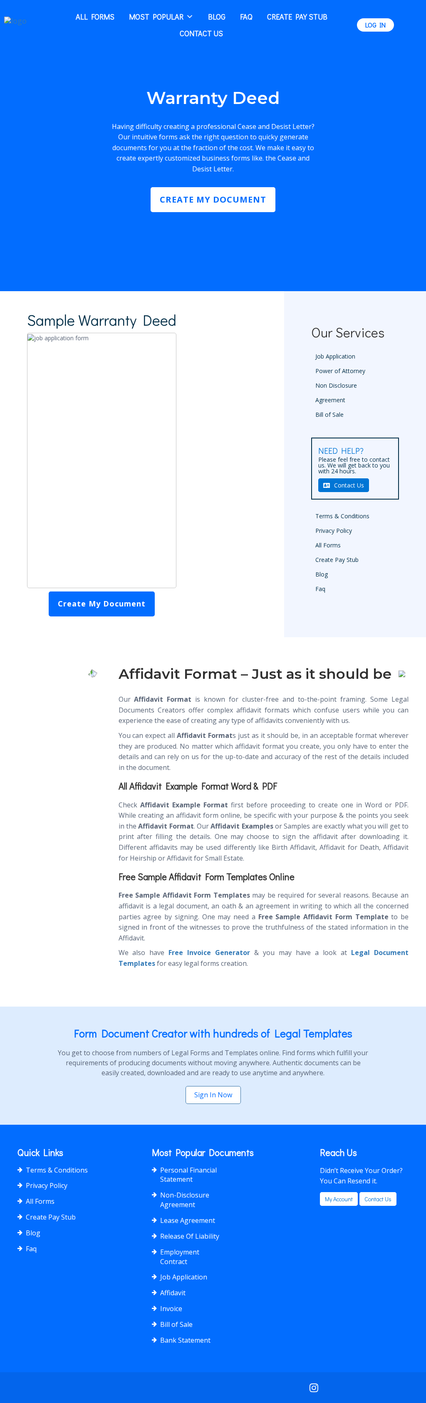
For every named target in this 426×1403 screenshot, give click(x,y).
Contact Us (201, 33)
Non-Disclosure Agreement (184, 1199)
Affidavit (173, 1292)
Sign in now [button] (213, 1094)
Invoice (171, 1308)
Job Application (335, 356)
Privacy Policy (333, 530)
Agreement (330, 400)
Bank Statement (185, 1340)
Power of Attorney (340, 371)
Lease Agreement (187, 1220)
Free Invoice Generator (209, 952)
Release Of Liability (189, 1236)
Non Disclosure (336, 385)
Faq (246, 17)
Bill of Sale (329, 414)
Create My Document (213, 199)
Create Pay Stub (297, 17)
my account (339, 1199)
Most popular (156, 17)
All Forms (95, 17)
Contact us (377, 1199)
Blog (216, 17)
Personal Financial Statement (188, 1174)
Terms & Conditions (342, 516)
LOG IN (375, 24)
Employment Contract (179, 1256)
